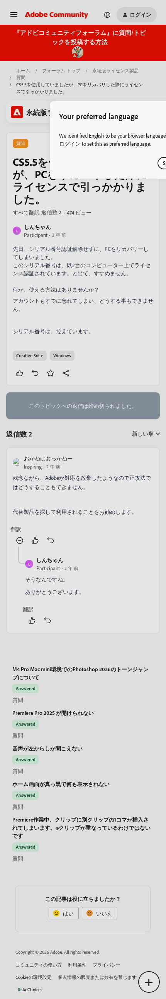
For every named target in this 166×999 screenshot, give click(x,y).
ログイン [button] (70, 143)
